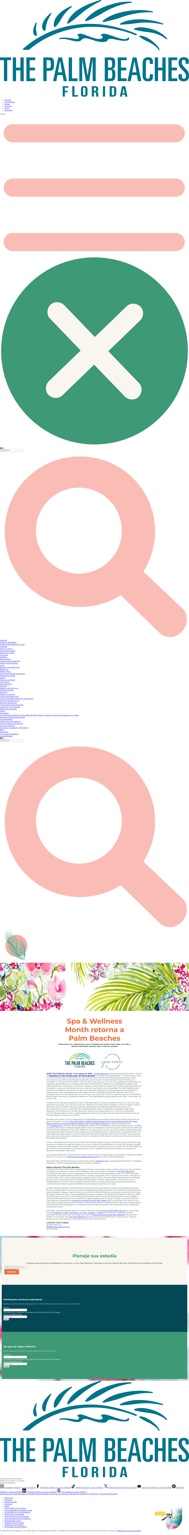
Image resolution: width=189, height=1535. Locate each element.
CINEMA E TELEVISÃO (14, 1525)
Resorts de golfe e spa (9, 667)
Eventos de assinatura (9, 701)
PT (3, 448)
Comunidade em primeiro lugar (18, 1510)
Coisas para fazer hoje (9, 696)
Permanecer (9, 102)
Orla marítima (6, 684)
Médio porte (5, 672)
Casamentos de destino (10, 721)
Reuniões (8, 110)
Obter (6, 1319)
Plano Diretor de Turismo (15, 1508)
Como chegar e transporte (11, 724)
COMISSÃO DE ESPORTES (15, 1527)
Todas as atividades (8, 642)
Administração (10, 1502)
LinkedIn (91, 1213)
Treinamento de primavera (11, 705)
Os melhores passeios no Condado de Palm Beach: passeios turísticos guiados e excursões (39, 715)
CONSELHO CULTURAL (14, 1523)
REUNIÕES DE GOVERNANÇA (17, 1512)
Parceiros (8, 1504)
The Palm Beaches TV (78, 1217)
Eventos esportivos (8, 703)
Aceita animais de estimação (12, 674)
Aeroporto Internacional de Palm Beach (89, 1200)
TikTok (100, 1213)
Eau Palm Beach (77, 1121)
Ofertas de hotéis (7, 676)
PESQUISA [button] (11, 1272)
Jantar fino (4, 682)
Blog (2, 730)
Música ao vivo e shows (10, 707)
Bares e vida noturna (9, 688)
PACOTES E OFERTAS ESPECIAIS (103, 1494)
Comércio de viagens (9, 734)
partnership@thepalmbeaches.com (83, 1157)
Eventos (8, 106)
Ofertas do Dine (7, 690)
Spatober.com (56, 1126)
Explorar (7, 100)
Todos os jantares (7, 680)
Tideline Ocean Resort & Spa (97, 1121)
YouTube (83, 1213)
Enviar (6, 1366)
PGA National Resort (99, 1123)
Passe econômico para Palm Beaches (109, 1215)
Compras (4, 655)
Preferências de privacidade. (129, 1531)
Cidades (3, 657)
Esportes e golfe (7, 653)
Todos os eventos (7, 694)
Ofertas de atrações (8, 709)
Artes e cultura (6, 649)
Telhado (3, 686)
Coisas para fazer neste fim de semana (16, 699)
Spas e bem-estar (7, 651)
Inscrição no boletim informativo (14, 728)
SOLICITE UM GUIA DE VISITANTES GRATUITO (69, 1494)
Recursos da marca (12, 1521)
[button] (94, 280)
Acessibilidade (6, 719)
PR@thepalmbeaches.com (58, 1227)
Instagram (73, 1213)
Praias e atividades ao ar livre (12, 644)
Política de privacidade (14, 1514)
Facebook (57, 1213)
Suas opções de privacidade (16, 1517)
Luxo (2, 665)
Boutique (4, 669)
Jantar (7, 104)
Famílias (3, 647)
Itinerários (4, 713)
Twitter (65, 1213)
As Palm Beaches (101, 1074)
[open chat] (169, 1518)
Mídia (6, 1506)
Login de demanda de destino (17, 1519)
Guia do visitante (7, 726)
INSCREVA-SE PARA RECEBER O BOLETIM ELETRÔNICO (24, 1494)
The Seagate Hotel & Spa (121, 1121)
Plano (6, 108)
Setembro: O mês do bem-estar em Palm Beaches (72, 1076)
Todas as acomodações (10, 661)
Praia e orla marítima (9, 663)
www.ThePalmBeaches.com (114, 1211)
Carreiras (8, 1500)
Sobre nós (8, 1498)
